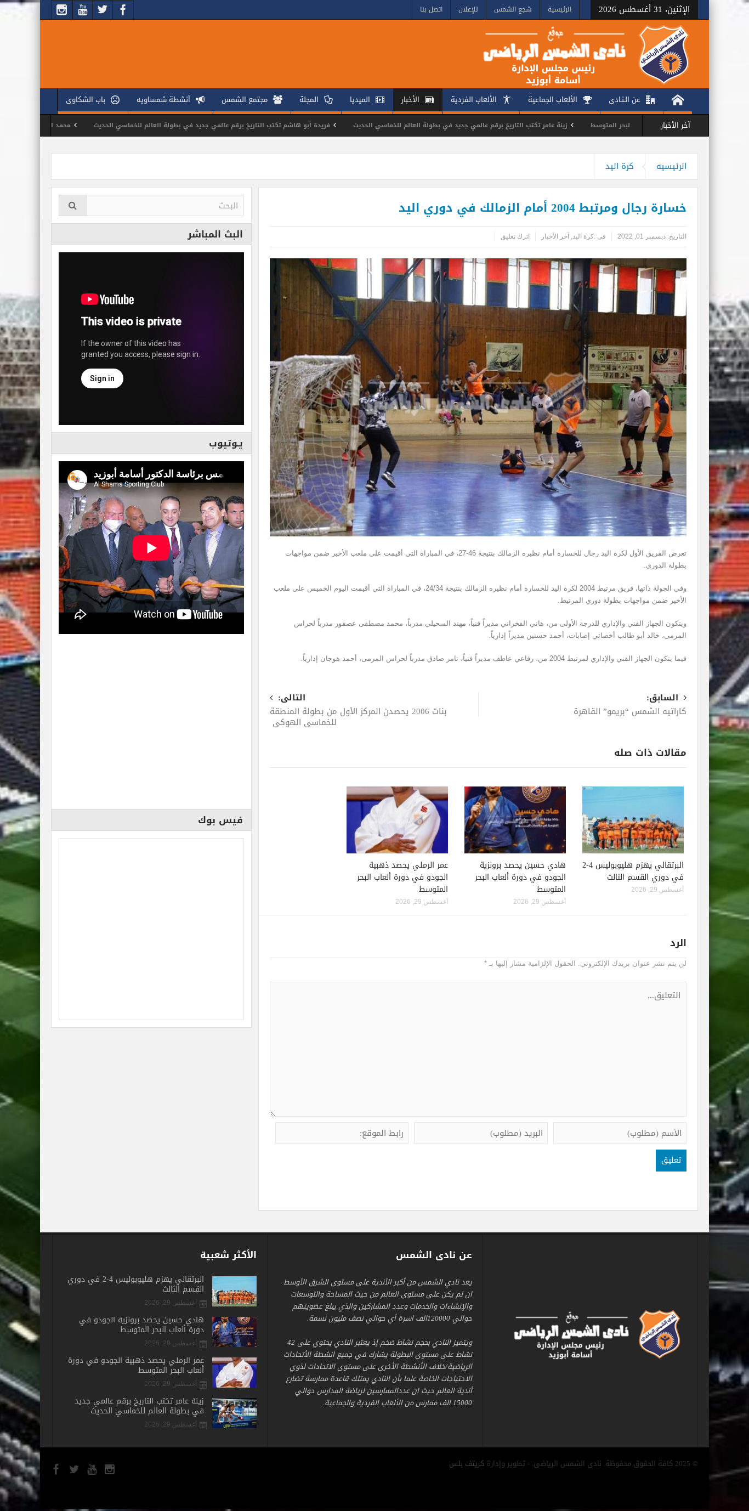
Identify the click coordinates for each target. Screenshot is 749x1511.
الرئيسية (559, 9)
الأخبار (410, 99)
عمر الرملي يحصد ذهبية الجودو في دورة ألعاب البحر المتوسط (402, 877)
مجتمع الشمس (245, 99)
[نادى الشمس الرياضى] (578, 54)
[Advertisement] (151, 725)
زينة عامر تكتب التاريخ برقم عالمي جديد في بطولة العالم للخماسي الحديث (523, 125)
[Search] (73, 205)
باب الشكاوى (85, 99)
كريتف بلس (466, 1463)
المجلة (309, 99)
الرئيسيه (671, 166)
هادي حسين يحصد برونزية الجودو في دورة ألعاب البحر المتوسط (520, 877)
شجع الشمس (513, 9)
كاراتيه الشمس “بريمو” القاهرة (628, 705)
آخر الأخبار (555, 236)
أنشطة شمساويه (163, 99)
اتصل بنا (431, 9)
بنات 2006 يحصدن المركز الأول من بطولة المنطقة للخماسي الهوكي (358, 711)
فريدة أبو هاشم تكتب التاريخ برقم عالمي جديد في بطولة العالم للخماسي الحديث (274, 125)
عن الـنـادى (624, 99)
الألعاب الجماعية (552, 99)
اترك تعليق (515, 236)
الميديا (360, 99)
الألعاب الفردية (474, 99)
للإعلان (468, 9)
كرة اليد (619, 166)
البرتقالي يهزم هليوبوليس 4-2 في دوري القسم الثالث (633, 871)
